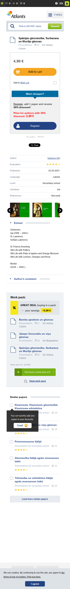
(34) (54, 158)
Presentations (25, 45)
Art (43, 45)
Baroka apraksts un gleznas (36, 319)
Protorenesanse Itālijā (28, 441)
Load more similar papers (35, 499)
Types (58, 14)
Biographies (52, 340)
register (18, 104)
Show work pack (37, 381)
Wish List (24, 83)
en (61, 3)
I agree (35, 583)
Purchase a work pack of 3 (37, 372)
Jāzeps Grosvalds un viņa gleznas (35, 335)
